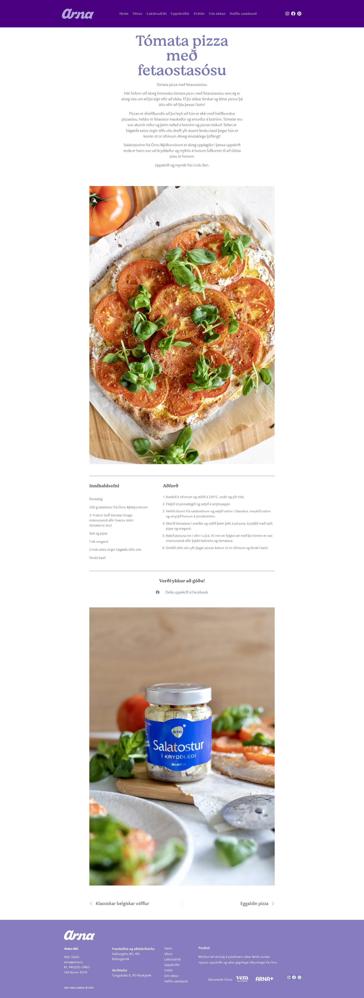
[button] (182, 592)
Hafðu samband (243, 13)
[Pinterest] (299, 14)
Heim (123, 13)
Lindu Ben (201, 165)
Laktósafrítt (157, 13)
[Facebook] (293, 14)
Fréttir (199, 13)
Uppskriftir (180, 13)
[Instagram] (287, 14)
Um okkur (217, 13)
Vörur (138, 13)
